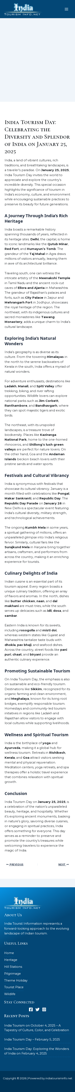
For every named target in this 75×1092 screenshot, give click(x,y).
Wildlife (9, 994)
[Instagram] (44, 1009)
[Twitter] (37, 1009)
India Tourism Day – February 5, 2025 (32, 1039)
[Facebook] (31, 1009)
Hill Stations (13, 967)
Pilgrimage (12, 973)
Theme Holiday (16, 980)
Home (9, 953)
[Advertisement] (37, 62)
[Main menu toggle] (66, 9)
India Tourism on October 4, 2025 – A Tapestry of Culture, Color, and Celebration (36, 1028)
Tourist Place (14, 987)
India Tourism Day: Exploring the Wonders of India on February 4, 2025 (36, 1051)
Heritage (10, 960)
